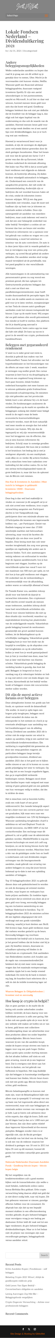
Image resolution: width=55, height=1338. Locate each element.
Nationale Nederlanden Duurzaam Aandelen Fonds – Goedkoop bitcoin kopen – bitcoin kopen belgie (27, 1166)
